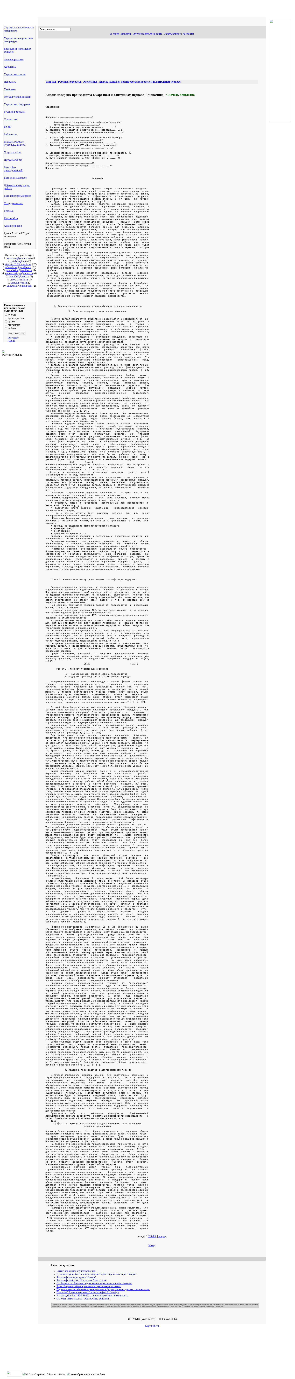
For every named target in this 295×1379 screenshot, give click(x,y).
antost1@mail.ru (19, 279)
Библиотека (11, 134)
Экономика (90, 81)
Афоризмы (10, 66)
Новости (126, 33)
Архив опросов (13, 225)
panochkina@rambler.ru (19, 270)
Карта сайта (11, 218)
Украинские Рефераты (17, 104)
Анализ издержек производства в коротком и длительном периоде (139, 81)
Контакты (188, 33)
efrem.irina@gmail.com (18, 267)
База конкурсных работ (17, 195)
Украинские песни (15, 74)
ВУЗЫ (7, 126)
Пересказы (10, 81)
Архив (11, 340)
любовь (12, 328)
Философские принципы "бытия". (77, 1277)
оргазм (12, 321)
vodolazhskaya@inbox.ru (19, 273)
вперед (162, 1236)
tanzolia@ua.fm (18, 282)
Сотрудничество (13, 203)
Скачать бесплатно (180, 95)
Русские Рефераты (14, 111)
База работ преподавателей (13, 169)
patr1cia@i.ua (18, 261)
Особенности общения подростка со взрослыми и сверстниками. (94, 1283)
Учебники (10, 89)
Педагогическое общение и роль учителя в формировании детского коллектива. (103, 1289)
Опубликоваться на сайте (147, 33)
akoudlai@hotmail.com (19, 285)
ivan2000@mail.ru (19, 276)
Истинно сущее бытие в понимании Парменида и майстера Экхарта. (97, 1274)
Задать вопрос (172, 33)
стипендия (14, 324)
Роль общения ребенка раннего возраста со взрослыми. (89, 1286)
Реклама (8, 210)
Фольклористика (14, 59)
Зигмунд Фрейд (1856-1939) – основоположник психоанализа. (93, 1295)
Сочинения (10, 119)
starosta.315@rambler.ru (18, 264)
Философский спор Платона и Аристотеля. (82, 1280)
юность (12, 314)
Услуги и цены (12, 152)
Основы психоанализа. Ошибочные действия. (83, 1298)
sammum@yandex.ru (18, 258)
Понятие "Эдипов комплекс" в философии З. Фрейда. (88, 1292)
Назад (152, 1245)
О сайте (114, 33)
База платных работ (15, 177)
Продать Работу (13, 159)
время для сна (16, 318)
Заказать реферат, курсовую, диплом (14, 143)
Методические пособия (17, 96)
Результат (13, 337)
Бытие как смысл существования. (76, 1271)
